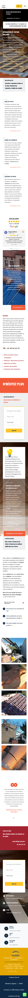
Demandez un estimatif (14, 533)
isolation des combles (16, 88)
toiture (19, 83)
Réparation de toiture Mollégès (14, 811)
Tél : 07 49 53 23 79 (11, 348)
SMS (21, 968)
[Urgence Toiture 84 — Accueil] (3, 6)
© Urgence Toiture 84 (14, 977)
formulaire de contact (11, 54)
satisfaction (16, 558)
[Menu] (25, 6)
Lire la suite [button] (14, 244)
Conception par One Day (14, 996)
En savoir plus (15, 130)
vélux (8, 86)
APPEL (17, 968)
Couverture (8, 83)
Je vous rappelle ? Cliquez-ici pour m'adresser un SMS (16, 25)
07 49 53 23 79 (18, 307)
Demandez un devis (13, 18)
